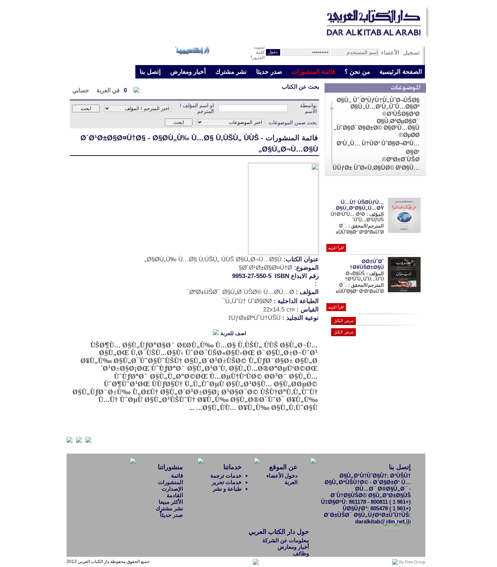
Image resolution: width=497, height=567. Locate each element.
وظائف (301, 553)
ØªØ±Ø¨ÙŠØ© (401, 159)
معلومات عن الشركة (285, 540)
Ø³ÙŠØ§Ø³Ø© (401, 114)
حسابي (80, 90)
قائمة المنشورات (313, 71)
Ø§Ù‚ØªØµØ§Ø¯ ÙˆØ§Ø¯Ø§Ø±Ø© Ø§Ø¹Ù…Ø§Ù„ (377, 124)
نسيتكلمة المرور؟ (257, 52)
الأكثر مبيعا (171, 502)
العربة (291, 482)
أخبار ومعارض (188, 71)
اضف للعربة (233, 333)
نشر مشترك (231, 71)
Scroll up (331, 99)
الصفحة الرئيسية (400, 71)
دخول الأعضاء (282, 475)
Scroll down (331, 167)
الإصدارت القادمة (172, 492)
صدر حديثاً (171, 515)
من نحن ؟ (357, 71)
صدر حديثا (269, 71)
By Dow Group (412, 562)
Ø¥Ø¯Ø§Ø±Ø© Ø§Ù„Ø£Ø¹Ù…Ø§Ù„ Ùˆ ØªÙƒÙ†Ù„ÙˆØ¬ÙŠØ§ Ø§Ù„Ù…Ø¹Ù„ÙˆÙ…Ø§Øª (378, 100)
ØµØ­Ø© (409, 135)
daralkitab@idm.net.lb (383, 521)
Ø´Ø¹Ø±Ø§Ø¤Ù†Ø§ (113, 138)
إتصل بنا (150, 71)
